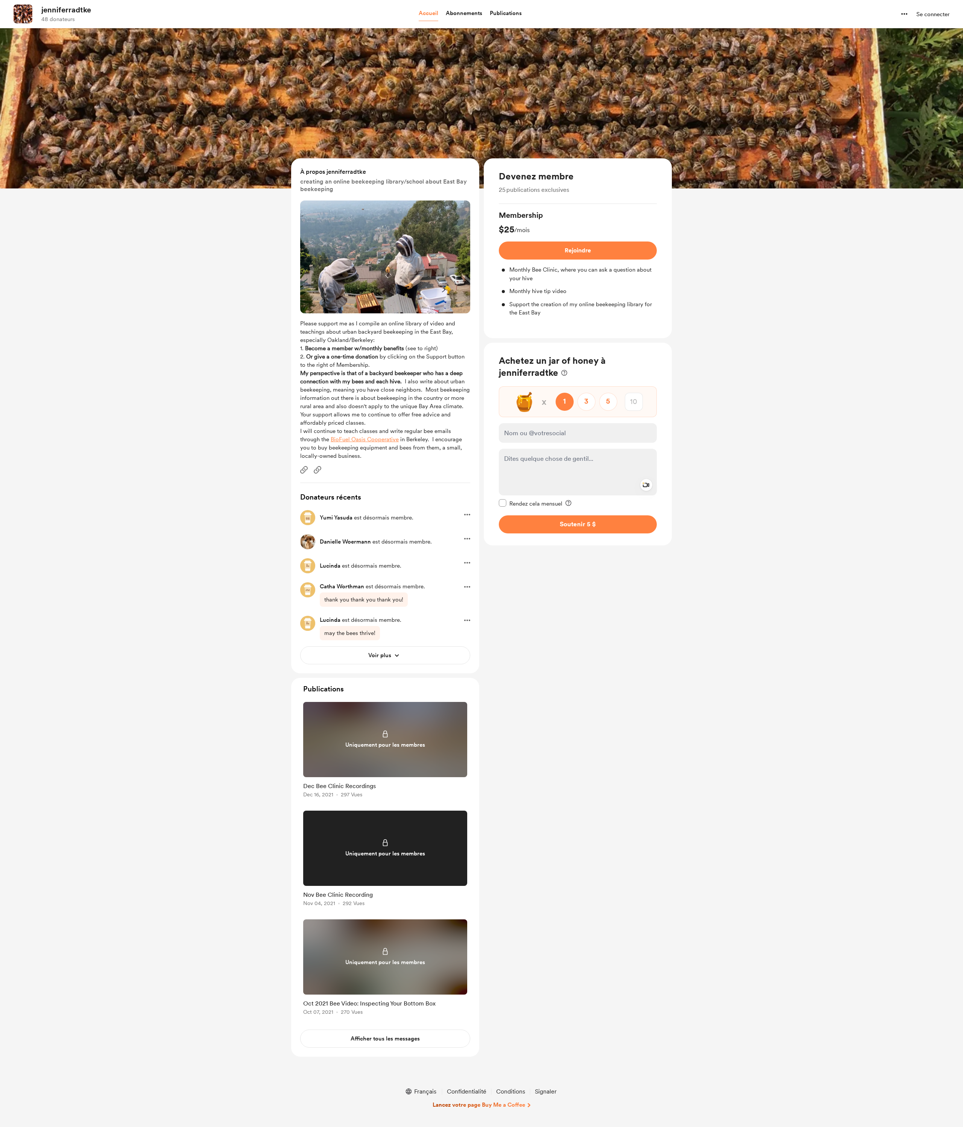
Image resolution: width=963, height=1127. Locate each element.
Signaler (546, 1091)
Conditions (510, 1091)
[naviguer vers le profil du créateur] (23, 14)
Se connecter (932, 14)
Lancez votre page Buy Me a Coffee (479, 1104)
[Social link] (304, 470)
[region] (578, 248)
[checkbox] (530, 503)
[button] (428, 14)
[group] (578, 263)
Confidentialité (466, 1091)
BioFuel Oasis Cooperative (365, 439)
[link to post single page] (385, 751)
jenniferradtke (66, 9)
